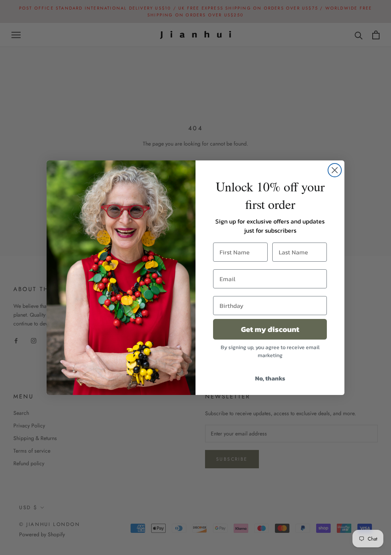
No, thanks (270, 378)
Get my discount (270, 329)
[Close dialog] (334, 170)
